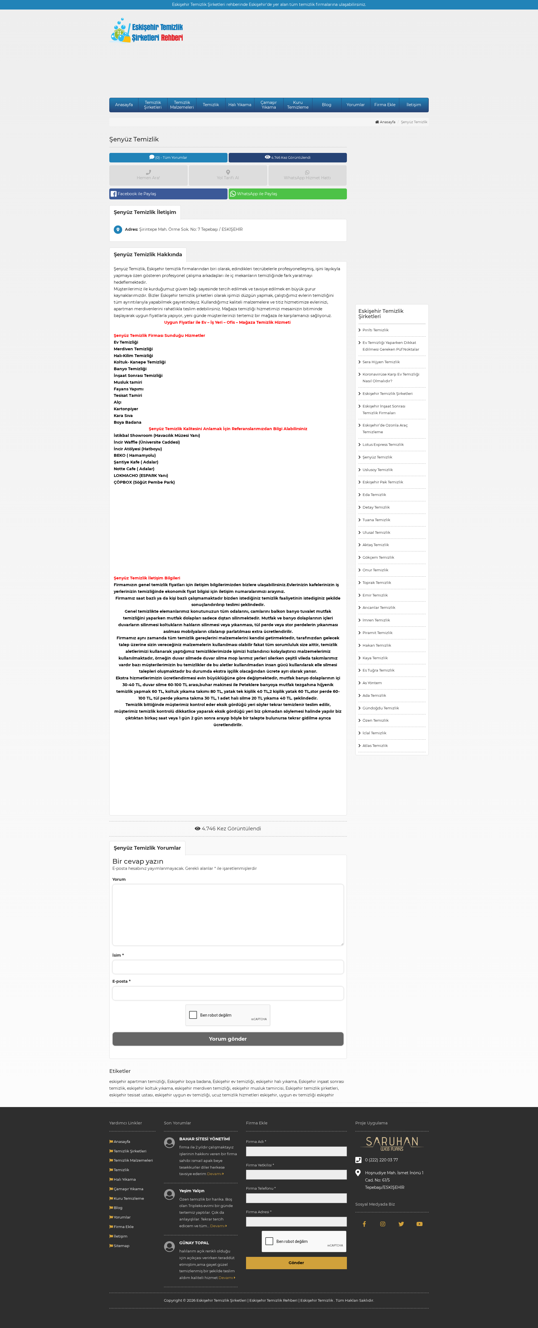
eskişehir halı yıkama (276, 1081)
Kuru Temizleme (298, 105)
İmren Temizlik (377, 620)
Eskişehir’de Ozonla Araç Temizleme (385, 428)
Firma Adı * (256, 1141)
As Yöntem (372, 683)
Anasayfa (124, 104)
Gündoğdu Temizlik (381, 708)
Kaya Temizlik (375, 658)
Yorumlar (356, 104)
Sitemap (121, 1245)
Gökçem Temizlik (378, 557)
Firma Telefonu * (261, 1188)
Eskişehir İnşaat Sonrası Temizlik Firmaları (384, 409)
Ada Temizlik (374, 695)
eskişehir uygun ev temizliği (182, 1095)
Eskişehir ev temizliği (233, 1081)
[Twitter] (401, 1224)
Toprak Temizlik (377, 582)
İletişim (414, 104)
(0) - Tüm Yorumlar (170, 157)
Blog (326, 104)
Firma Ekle (384, 104)
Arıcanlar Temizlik (379, 607)
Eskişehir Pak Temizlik (383, 482)
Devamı (214, 1173)
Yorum (119, 879)
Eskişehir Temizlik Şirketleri (388, 393)
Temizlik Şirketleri (153, 105)
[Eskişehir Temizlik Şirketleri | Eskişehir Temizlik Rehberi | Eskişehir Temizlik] (146, 30)
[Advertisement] (310, 54)
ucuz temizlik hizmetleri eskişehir (244, 1095)
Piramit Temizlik (378, 632)
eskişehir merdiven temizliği (202, 1088)
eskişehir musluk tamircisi (258, 1088)
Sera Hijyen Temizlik (381, 362)
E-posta (121, 981)
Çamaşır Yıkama (269, 105)
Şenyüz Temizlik (377, 457)
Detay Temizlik (376, 507)
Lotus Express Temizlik (383, 444)
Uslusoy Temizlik (378, 469)
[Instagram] (383, 1224)
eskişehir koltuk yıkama (150, 1088)
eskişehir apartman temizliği (137, 1081)
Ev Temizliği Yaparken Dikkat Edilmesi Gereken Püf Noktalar (391, 345)
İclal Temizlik (374, 733)
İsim (118, 955)
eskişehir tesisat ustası (131, 1095)
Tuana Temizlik (376, 520)
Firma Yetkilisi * (260, 1165)
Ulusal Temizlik (376, 532)
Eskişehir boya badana (189, 1081)
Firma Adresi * (259, 1212)
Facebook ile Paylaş (137, 193)
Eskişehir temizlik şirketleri (312, 1088)
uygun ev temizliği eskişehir (306, 1095)
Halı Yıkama (239, 104)
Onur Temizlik (375, 570)
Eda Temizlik (374, 494)
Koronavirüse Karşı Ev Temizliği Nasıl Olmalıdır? (391, 377)
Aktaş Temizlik (376, 544)
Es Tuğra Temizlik (379, 670)
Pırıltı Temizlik (376, 330)
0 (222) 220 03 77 (381, 1159)
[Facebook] (364, 1224)
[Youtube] (419, 1224)
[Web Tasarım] (392, 1144)
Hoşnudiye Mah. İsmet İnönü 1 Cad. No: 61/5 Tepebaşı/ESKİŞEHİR (394, 1180)
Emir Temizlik (375, 595)
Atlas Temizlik (375, 745)
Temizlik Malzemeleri (182, 105)
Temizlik (211, 104)
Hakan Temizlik (377, 645)
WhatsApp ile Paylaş (257, 193)
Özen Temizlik (376, 720)
